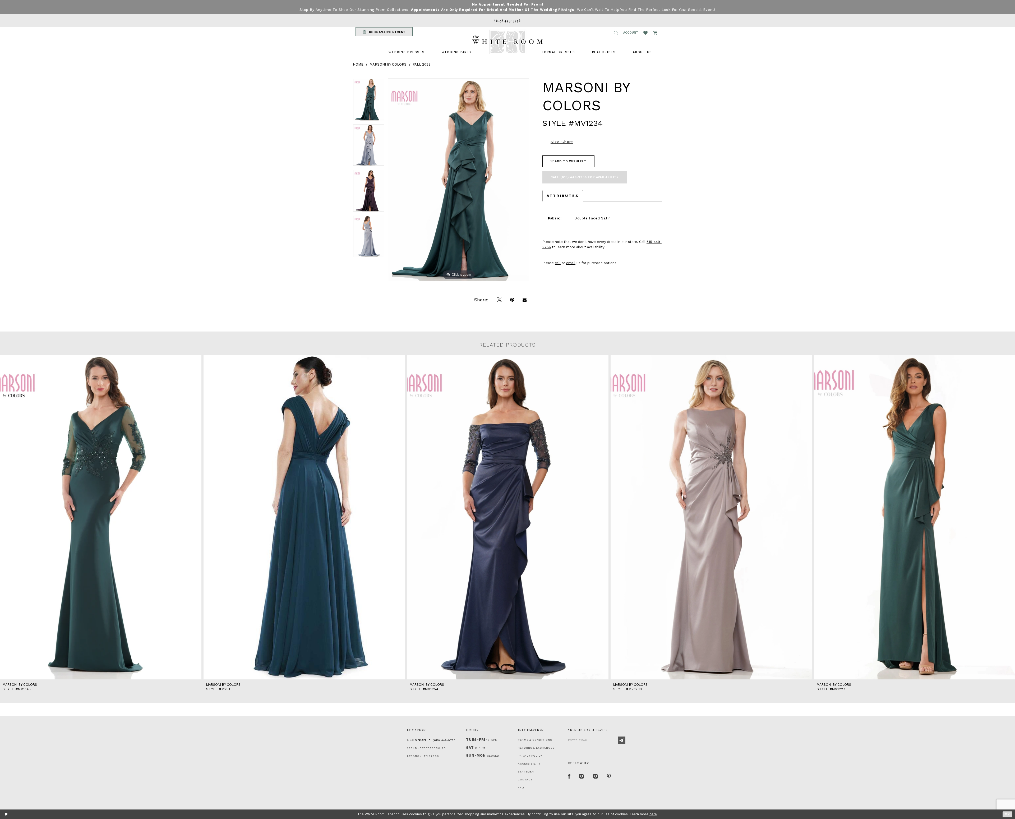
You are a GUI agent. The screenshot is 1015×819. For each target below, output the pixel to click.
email (570, 263)
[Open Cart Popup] (654, 32)
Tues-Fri (475, 740)
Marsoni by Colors (388, 64)
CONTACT (525, 779)
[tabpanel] (368, 101)
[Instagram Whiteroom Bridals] (595, 776)
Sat (470, 747)
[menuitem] (406, 52)
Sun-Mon (476, 755)
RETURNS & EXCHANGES (536, 747)
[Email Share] (524, 300)
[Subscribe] (621, 740)
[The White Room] (507, 42)
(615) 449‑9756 (444, 740)
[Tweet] (499, 300)
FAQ (521, 787)
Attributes (563, 196)
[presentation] (100, 517)
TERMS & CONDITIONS (535, 739)
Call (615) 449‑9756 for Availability (585, 177)
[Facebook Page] (569, 776)
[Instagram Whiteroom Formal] (581, 776)
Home (358, 64)
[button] (616, 32)
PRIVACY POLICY (530, 755)
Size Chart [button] (562, 142)
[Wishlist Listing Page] (645, 32)
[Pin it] (512, 300)
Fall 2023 (422, 64)
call (558, 263)
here (653, 814)
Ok (1007, 814)
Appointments (425, 10)
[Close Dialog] (6, 814)
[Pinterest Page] (609, 776)
